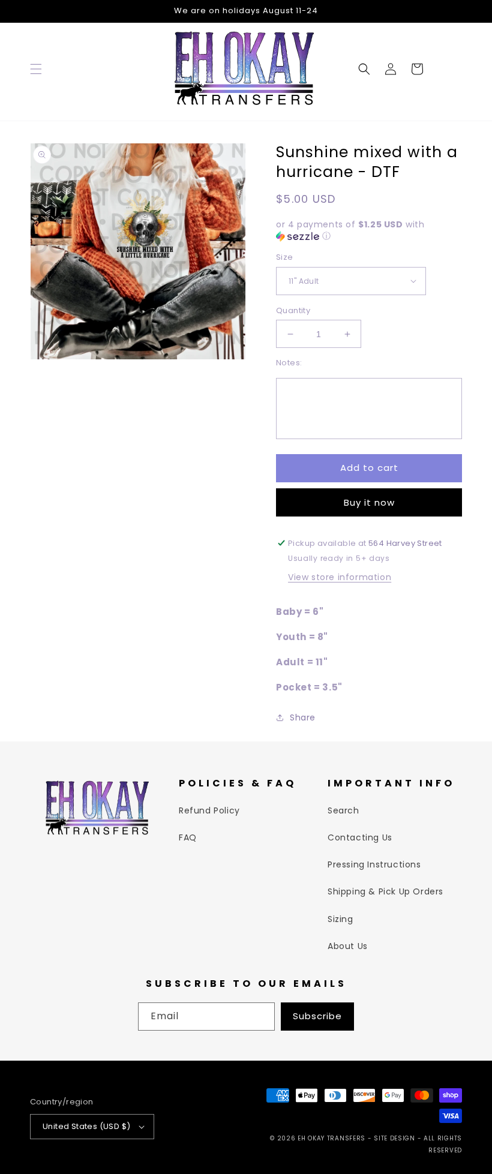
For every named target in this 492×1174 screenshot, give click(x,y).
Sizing (340, 919)
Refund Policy (209, 810)
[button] (36, 69)
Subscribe (317, 1016)
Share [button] (303, 717)
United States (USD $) (86, 1126)
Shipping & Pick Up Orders (385, 891)
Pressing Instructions (374, 864)
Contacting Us (360, 837)
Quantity (293, 310)
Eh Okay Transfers (331, 1138)
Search (343, 810)
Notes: (289, 362)
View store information (339, 577)
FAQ (188, 837)
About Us (348, 946)
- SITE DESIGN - (396, 1138)
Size (284, 257)
